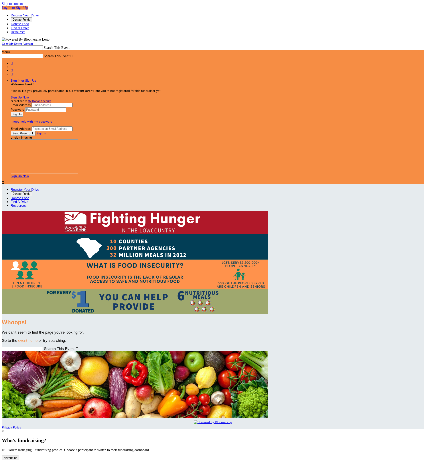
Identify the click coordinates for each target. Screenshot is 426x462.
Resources (18, 32)
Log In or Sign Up (15, 8)
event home (27, 340)
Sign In (41, 133)
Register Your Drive (25, 15)
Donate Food (20, 24)
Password (17, 109)
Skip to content (12, 4)
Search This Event (56, 47)
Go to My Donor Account (17, 43)
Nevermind (10, 458)
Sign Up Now (20, 97)
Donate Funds (21, 19)
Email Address (21, 105)
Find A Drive (20, 28)
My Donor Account (39, 101)
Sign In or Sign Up (23, 80)
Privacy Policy (11, 427)
